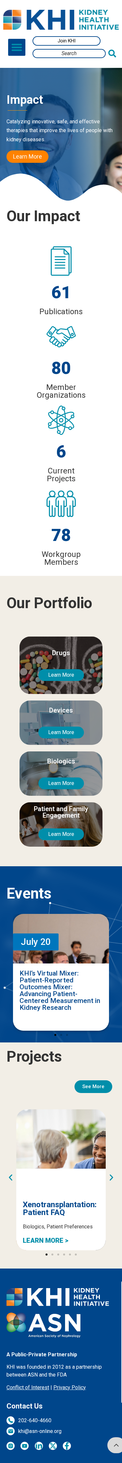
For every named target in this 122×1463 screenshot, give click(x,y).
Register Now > (46, 1021)
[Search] (113, 53)
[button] (16, 47)
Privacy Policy (69, 1387)
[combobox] (69, 53)
